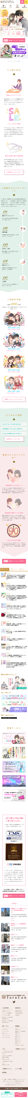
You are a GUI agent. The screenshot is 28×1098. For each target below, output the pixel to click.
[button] (14, 424)
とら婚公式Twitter (8, 715)
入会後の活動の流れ (19, 1013)
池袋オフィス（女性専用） (18, 945)
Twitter (12, 920)
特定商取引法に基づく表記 (19, 1081)
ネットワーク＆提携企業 (7, 1013)
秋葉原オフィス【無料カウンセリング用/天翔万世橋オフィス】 (19, 910)
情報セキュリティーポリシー (8, 1081)
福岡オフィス (14, 977)
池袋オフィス (17, 1036)
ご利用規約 (9, 1079)
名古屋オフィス (15, 966)
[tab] (14, 424)
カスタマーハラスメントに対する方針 (13, 1083)
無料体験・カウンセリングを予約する (14, 40)
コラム (3, 1049)
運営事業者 (15, 1079)
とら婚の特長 (5, 1008)
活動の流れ (17, 1008)
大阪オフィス (14, 934)
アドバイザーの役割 (6, 1015)
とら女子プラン (5, 1029)
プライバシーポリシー (22, 1079)
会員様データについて (6, 1011)
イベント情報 (18, 1068)
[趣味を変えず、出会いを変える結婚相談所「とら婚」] (7, 2)
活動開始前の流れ (18, 1011)
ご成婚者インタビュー (20, 1049)
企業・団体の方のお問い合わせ (10, 1084)
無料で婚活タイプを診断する (7, 1094)
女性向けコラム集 (5, 1059)
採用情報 (4, 1072)
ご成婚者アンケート (7, 1068)
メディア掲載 (3, 1079)
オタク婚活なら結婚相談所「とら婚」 (15, 1088)
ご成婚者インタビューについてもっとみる (13, 399)
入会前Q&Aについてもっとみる (13, 439)
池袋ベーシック (5, 1033)
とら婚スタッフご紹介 (19, 1045)
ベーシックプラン (5, 1031)
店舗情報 (17, 1026)
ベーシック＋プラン (6, 1035)
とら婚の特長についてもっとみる (13, 172)
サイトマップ (19, 1084)
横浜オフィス (14, 956)
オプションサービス (6, 1037)
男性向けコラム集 (5, 1064)
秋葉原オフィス (18, 1029)
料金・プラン (5, 1026)
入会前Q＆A (17, 1015)
